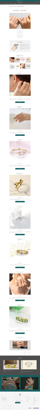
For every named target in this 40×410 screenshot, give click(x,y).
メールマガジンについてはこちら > (18, 397)
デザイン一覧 (11, 3)
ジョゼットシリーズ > (20, 267)
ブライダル (25, 3)
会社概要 (34, 397)
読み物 (35, 3)
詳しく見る (10, 387)
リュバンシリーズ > (20, 201)
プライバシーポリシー (35, 401)
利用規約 (34, 399)
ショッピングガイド (28, 397)
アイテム (5, 3)
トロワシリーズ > (20, 234)
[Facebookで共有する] (22, 353)
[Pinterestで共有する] (27, 353)
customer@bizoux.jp (5, 399)
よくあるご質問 (27, 398)
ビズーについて (31, 3)
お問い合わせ (27, 400)
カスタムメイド (18, 3)
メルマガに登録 (17, 402)
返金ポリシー (34, 402)
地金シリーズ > (20, 300)
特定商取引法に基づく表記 (35, 400)
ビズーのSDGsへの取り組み (35, 398)
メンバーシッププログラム (28, 399)
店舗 (21, 3)
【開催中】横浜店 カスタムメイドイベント (20, 0)
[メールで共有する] (29, 353)
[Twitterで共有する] (24, 353)
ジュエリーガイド (28, 401)
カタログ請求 (14, 3)
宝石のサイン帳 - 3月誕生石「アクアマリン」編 (26, 371)
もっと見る (4, 371)
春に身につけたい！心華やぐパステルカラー (8, 370)
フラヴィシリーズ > (20, 168)
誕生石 (7, 3)
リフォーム (28, 3)
